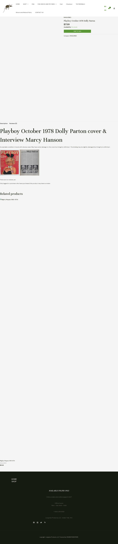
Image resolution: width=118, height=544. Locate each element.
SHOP (25, 4)
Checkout (69, 4)
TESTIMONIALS (80, 4)
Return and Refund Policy (24, 12)
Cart (61, 4)
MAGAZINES (67, 17)
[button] (27, 4)
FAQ (33, 4)
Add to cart (77, 31)
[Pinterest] (37, 522)
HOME (18, 4)
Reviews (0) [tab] (13, 123)
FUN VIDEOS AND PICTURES (46, 4)
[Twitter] (41, 522)
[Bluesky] (45, 522)
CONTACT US (39, 12)
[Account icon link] (114, 8)
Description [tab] (4, 123)
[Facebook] (34, 522)
